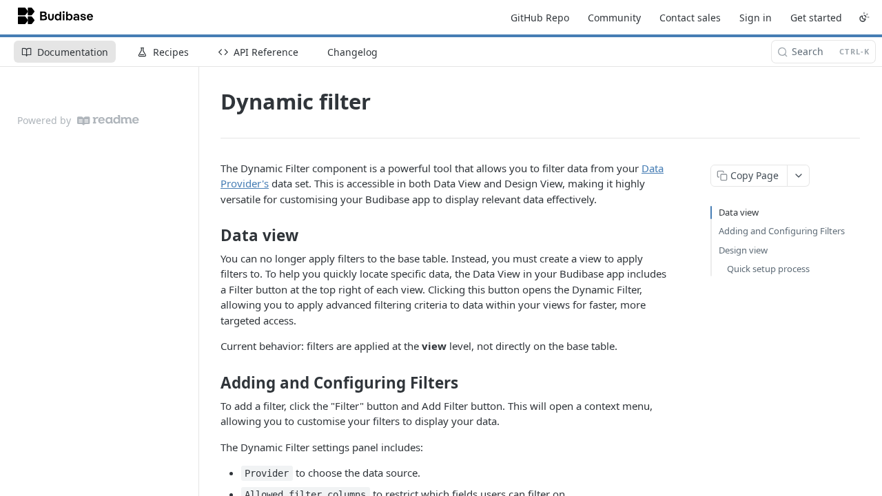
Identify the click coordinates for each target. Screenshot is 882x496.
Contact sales (690, 17)
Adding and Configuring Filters (782, 231)
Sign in (755, 17)
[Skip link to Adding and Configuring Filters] (211, 383)
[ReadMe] (108, 120)
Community (614, 17)
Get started (816, 17)
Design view (743, 250)
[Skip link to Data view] (211, 236)
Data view (739, 212)
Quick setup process (768, 268)
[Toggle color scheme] (864, 17)
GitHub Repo (540, 17)
